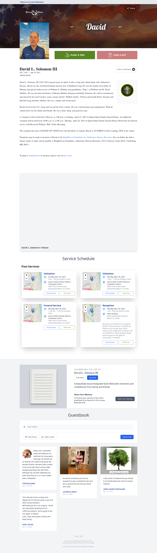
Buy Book (92, 377)
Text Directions (51, 293)
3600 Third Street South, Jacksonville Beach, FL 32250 (59, 287)
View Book (80, 377)
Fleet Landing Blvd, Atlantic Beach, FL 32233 (117, 317)
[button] (32, 278)
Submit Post (127, 437)
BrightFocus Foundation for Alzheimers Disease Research (87, 137)
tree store (68, 155)
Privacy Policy (72, 543)
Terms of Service (84, 543)
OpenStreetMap (81, 546)
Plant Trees (67, 293)
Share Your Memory (125, 399)
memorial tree (34, 155)
